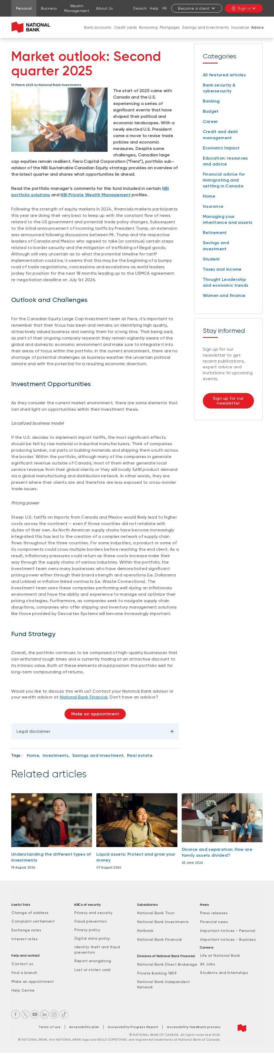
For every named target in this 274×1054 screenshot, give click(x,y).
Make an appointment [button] (33, 981)
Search (140, 8)
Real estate (140, 755)
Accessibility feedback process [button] (193, 1027)
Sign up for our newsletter (228, 401)
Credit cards (125, 27)
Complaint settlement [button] (33, 921)
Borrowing (148, 27)
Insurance (240, 27)
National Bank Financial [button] (159, 939)
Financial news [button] (214, 922)
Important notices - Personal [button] (227, 930)
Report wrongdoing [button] (92, 961)
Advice (257, 27)
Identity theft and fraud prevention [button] (97, 949)
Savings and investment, (98, 755)
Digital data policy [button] (92, 938)
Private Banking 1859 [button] (157, 973)
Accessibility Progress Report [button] (133, 1027)
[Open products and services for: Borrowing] (148, 33)
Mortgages (170, 27)
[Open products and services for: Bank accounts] (98, 33)
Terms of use (49, 1027)
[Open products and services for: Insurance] (240, 33)
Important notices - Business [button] (228, 939)
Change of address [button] (30, 913)
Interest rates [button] (25, 939)
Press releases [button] (214, 913)
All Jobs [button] (207, 964)
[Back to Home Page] (32, 27)
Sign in (244, 8)
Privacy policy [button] (87, 930)
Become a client (194, 8)
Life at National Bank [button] (220, 955)
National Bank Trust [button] (156, 913)
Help (154, 8)
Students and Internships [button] (224, 972)
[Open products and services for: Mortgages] (170, 33)
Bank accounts (98, 27)
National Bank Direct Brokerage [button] (167, 964)
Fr (164, 8)
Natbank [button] (145, 930)
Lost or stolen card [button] (92, 970)
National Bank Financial (84, 697)
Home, (33, 755)
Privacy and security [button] (93, 913)
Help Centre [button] (23, 990)
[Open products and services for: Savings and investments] (206, 33)
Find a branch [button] (24, 972)
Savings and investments (205, 27)
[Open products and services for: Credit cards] (125, 33)
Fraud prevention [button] (90, 921)
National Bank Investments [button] (163, 922)
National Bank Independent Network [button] (163, 984)
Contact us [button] (22, 964)
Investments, (56, 755)
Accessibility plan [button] (84, 1027)
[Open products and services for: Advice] (258, 33)
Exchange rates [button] (26, 930)
